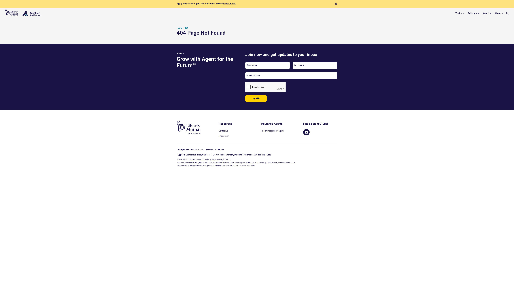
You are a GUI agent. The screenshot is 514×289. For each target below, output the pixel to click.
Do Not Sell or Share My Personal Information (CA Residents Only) (242, 155)
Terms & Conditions (215, 150)
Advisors (472, 13)
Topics (458, 13)
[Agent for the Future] (23, 13)
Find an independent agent (272, 131)
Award (486, 13)
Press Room (224, 136)
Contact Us (223, 131)
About (498, 13)
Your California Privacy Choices (195, 155)
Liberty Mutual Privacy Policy (190, 150)
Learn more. (229, 3)
